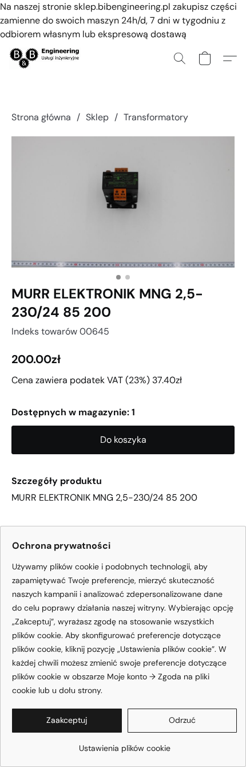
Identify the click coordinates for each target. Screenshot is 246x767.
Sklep (97, 117)
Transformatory (156, 117)
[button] (47, 58)
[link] (124, 744)
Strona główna (41, 117)
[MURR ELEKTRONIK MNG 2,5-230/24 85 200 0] (123, 202)
